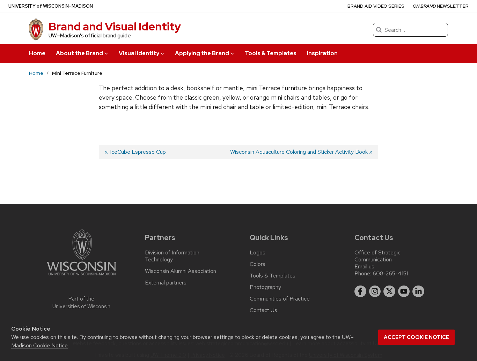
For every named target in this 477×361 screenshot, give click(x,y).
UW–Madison (50, 6)
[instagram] (375, 291)
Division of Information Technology (172, 256)
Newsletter (441, 6)
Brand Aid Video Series (375, 6)
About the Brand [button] (79, 53)
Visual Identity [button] (139, 53)
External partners (165, 282)
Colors (257, 264)
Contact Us (263, 310)
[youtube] (404, 291)
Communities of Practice (280, 298)
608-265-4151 (390, 273)
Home (37, 53)
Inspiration (322, 53)
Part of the (81, 302)
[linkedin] (418, 291)
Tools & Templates (270, 53)
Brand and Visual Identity (115, 26)
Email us (364, 266)
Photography (265, 287)
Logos (257, 252)
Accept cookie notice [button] (416, 337)
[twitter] (389, 291)
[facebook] (360, 291)
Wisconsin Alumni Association (180, 271)
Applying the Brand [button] (202, 53)
